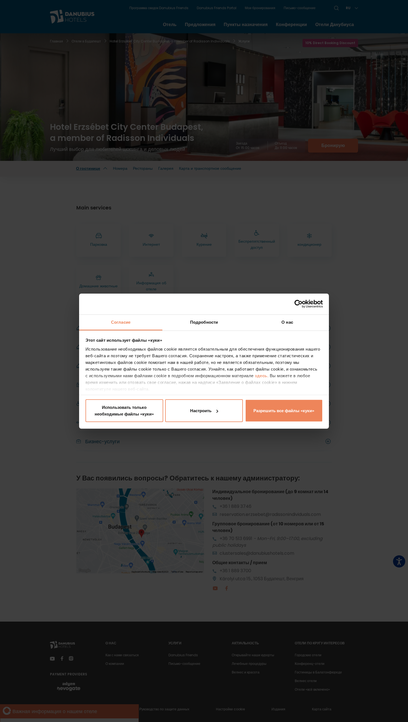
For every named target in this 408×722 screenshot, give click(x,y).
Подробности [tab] (204, 322)
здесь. (262, 375)
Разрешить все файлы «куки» (283, 410)
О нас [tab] (287, 322)
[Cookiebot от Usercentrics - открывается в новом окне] (298, 304)
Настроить (200, 410)
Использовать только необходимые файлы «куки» (124, 410)
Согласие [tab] (120, 322)
